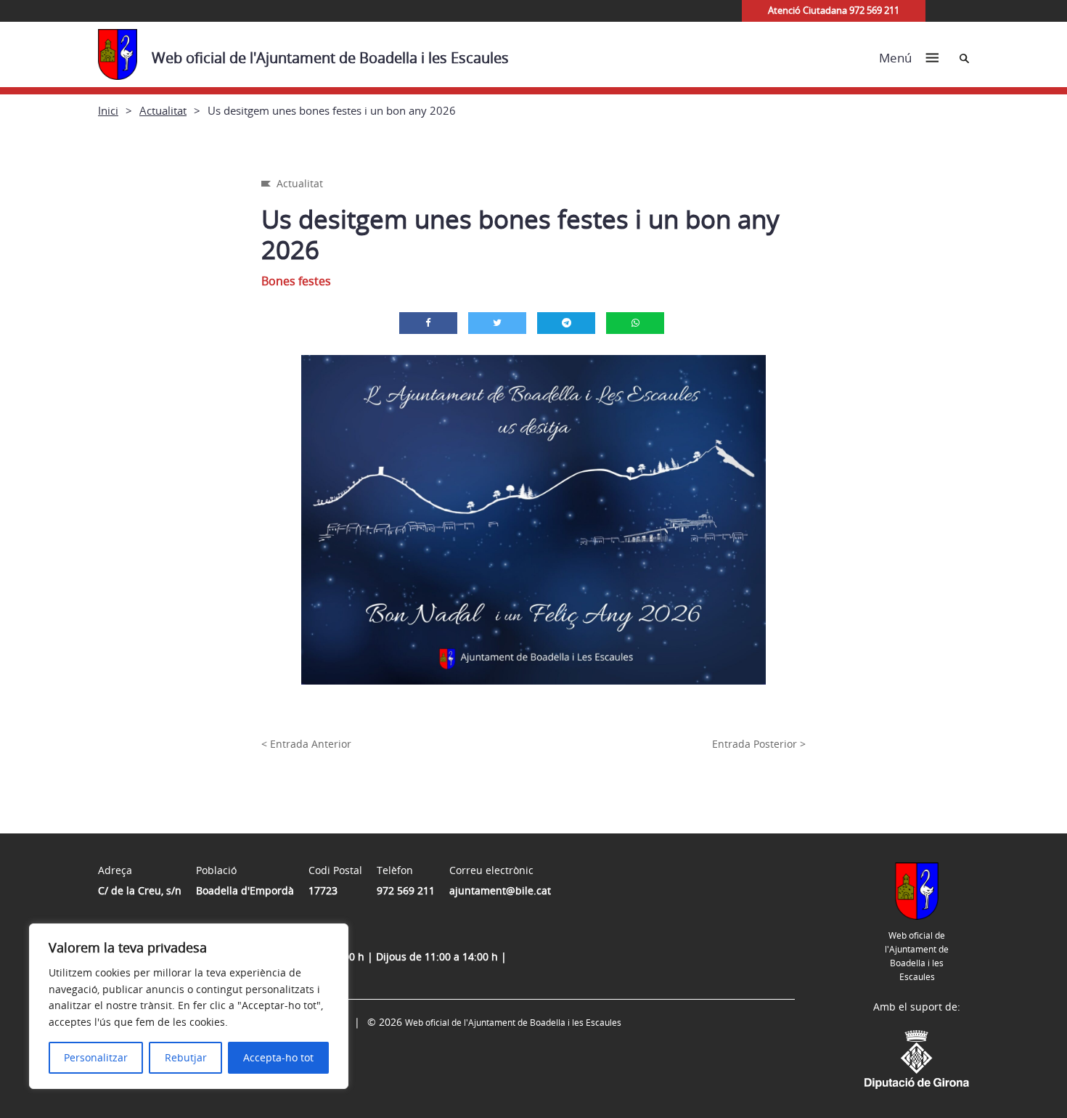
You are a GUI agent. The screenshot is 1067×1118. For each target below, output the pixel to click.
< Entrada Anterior (306, 744)
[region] (188, 1006)
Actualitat (163, 110)
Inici (108, 110)
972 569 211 (406, 890)
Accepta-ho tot (278, 1057)
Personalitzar (96, 1057)
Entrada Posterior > (759, 744)
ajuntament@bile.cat (500, 890)
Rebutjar (186, 1057)
